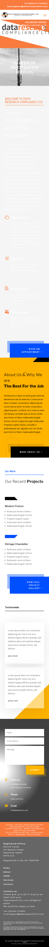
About (7, 872)
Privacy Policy (16, 943)
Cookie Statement (31, 943)
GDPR (6, 876)
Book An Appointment (31, 350)
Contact (8, 884)
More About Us (30, 452)
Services (8, 880)
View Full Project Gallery (33, 585)
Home (6, 868)
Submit (35, 770)
